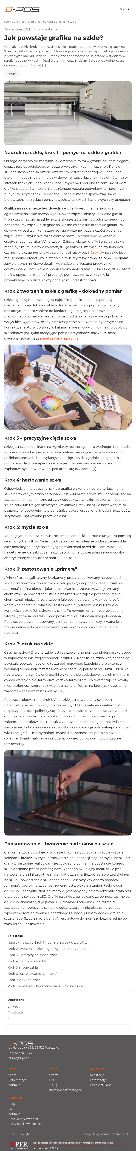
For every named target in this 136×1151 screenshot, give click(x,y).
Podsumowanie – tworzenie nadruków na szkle (45, 986)
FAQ (11, 1109)
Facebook (15, 1013)
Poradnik (12, 74)
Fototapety (98, 1080)
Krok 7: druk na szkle (24, 980)
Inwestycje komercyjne (65, 1090)
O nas (12, 1075)
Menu (124, 9)
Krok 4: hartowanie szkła (27, 961)
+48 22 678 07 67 (20, 1052)
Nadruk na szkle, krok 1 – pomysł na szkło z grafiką (48, 943)
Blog (30, 21)
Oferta (54, 1075)
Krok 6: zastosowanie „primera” (32, 974)
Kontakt (14, 1085)
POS (52, 1080)
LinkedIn (14, 1006)
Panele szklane (101, 1085)
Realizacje (97, 1075)
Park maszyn (17, 1080)
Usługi (53, 1085)
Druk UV (97, 253)
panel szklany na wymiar (60, 338)
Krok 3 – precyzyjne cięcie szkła (33, 955)
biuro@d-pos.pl (19, 1058)
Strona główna (14, 21)
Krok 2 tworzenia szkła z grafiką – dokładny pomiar (48, 949)
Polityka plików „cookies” (25, 1124)
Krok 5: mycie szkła (23, 967)
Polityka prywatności (23, 1119)
